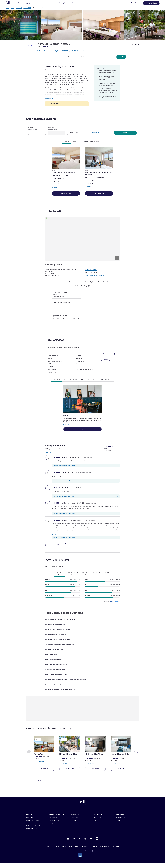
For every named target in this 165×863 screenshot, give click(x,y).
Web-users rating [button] (57, 559)
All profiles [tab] (59, 573)
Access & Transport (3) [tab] (63, 282)
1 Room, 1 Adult (73, 132)
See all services (107, 354)
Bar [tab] (65, 379)
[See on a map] (82, 239)
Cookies (84, 846)
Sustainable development (33, 825)
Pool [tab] (82, 379)
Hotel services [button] (54, 340)
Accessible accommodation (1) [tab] (92, 141)
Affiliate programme (31, 828)
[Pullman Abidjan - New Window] (44, 744)
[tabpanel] (82, 171)
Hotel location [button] (54, 211)
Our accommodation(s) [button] (41, 118)
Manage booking (120, 817)
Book (82, 429)
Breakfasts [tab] (73, 379)
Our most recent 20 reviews (56, 545)
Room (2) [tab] (66, 141)
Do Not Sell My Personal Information (109, 846)
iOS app (96, 820)
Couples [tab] (106, 573)
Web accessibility (75, 817)
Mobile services (98, 817)
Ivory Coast (19, 8)
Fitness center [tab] (92, 379)
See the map (91, 51)
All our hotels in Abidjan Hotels (37, 781)
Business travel (53, 817)
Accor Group (29, 817)
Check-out (52, 128)
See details (66, 424)
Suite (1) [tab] (76, 141)
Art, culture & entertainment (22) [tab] (84, 282)
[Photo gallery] (82, 25)
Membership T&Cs (67, 846)
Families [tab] (84, 573)
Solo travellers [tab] (95, 573)
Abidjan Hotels (27, 8)
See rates (121, 57)
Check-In (32, 128)
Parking (105, 359)
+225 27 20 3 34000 (91, 270)
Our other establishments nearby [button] (48, 728)
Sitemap (73, 820)
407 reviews (53, 47)
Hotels (7, 8)
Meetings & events (54, 820)
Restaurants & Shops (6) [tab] (82, 286)
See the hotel (44, 769)
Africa (12, 8)
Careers (28, 823)
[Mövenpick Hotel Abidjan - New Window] (69, 744)
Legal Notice (93, 846)
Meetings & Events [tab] (106, 379)
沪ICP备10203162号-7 (88, 851)
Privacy (77, 846)
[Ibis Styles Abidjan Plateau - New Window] (95, 744)
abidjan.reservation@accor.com (94, 275)
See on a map (40, 761)
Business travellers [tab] (72, 573)
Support (118, 820)
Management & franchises (33, 820)
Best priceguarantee (135, 44)
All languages (74, 823)
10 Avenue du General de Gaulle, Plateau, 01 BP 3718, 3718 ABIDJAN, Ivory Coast (62, 51)
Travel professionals (54, 823)
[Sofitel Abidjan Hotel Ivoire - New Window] (121, 744)
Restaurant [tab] (56, 379)
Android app (97, 823)
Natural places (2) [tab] (103, 282)
